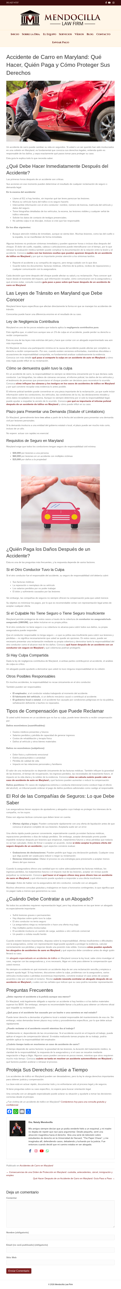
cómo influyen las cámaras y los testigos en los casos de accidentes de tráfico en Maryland (65, 383)
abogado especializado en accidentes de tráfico (33, 958)
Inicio (15, 34)
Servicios (65, 34)
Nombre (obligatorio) (17, 1232)
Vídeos (79, 34)
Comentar (11, 1198)
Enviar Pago (60, 42)
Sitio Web (11, 1257)
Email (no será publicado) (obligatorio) (27, 1245)
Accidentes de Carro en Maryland (36, 1165)
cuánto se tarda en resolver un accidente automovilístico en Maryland (73, 1058)
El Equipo (49, 34)
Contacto (103, 34)
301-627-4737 (12, 3)
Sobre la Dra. (31, 34)
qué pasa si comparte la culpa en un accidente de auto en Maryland (68, 357)
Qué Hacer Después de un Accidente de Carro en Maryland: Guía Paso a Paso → (74, 1178)
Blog (90, 34)
